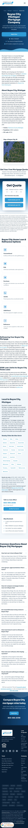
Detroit (16, 796)
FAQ (22, 765)
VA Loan (23, 738)
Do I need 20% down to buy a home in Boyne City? (12, 610)
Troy (15, 799)
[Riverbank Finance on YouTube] (17, 751)
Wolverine (5, 471)
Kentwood (19, 785)
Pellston (19, 464)
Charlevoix (15, 10)
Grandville (5, 788)
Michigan (10, 10)
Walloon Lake (22, 468)
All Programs (24, 750)
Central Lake (20, 446)
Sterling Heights (6, 802)
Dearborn (10, 799)
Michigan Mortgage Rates (8, 763)
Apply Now (14, 34)
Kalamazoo (19, 794)
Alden (16, 439)
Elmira (19, 453)
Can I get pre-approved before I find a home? (13, 568)
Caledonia (11, 788)
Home (5, 10)
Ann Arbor (10, 796)
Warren (13, 802)
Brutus (4, 446)
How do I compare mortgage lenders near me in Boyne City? (13, 587)
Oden (12, 464)
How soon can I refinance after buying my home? (13, 652)
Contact (23, 761)
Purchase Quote (14, 200)
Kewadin (15, 460)
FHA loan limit (4, 380)
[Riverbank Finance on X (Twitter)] (6, 751)
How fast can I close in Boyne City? (12, 553)
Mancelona (5, 464)
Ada (11, 791)
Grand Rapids (5, 785)
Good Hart (12, 457)
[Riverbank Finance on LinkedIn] (10, 751)
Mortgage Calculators (7, 758)
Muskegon (12, 794)
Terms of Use (24, 780)
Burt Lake (11, 446)
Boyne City (12, 442)
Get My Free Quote (14, 508)
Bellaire (5, 442)
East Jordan (21, 450)
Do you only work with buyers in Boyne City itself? (13, 673)
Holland (23, 791)
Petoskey (5, 468)
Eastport (5, 453)
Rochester (5, 805)
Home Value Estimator (7, 761)
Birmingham (11, 805)
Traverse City (20, 805)
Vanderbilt (13, 468)
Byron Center (18, 788)
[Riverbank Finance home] (8, 3)
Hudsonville (5, 791)
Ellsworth (12, 453)
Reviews (23, 763)
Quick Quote (4, 769)
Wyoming (13, 785)
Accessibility (24, 775)
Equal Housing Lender (19, 823)
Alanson (5, 439)
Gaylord (5, 457)
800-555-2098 (10, 503)
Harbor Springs (6, 460)
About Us (23, 758)
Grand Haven (5, 794)
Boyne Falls (21, 442)
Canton (4, 799)
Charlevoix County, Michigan (15, 127)
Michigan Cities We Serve (7, 765)
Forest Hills (16, 791)
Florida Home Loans (6, 767)
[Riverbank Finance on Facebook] (3, 751)
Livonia (21, 796)
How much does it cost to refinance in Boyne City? (13, 630)
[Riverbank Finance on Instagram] (13, 751)
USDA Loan (23, 741)
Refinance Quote (14, 205)
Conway (13, 450)
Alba (11, 439)
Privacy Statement (20, 821)
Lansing (4, 796)
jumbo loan (19, 387)
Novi (18, 802)
